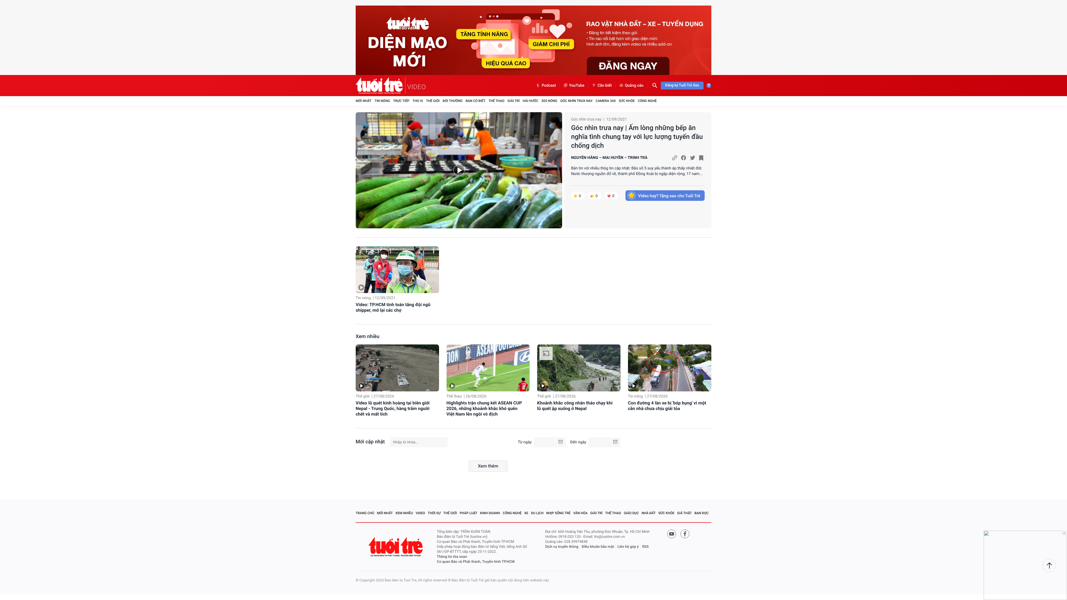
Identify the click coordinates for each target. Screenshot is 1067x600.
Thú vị (417, 101)
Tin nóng (382, 101)
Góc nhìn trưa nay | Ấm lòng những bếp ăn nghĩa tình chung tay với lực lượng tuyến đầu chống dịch (637, 136)
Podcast (549, 85)
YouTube (576, 85)
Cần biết (604, 85)
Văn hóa (580, 513)
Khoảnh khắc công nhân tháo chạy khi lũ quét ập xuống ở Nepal (574, 405)
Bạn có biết (475, 101)
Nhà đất (649, 513)
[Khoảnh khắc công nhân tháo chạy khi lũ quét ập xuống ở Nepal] (578, 367)
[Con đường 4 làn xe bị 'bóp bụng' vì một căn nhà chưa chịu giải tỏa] (669, 367)
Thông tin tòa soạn (452, 557)
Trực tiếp (401, 101)
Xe (526, 513)
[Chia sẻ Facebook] (683, 157)
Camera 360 (606, 101)
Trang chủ (365, 513)
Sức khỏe (627, 101)
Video (420, 513)
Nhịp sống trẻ (558, 513)
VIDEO (416, 87)
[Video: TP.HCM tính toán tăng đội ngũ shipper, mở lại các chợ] (397, 269)
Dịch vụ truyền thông (561, 547)
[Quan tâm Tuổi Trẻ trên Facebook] (684, 533)
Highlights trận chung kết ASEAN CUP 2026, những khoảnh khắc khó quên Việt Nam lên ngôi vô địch (484, 408)
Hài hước (530, 101)
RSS (645, 547)
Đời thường (453, 101)
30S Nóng (549, 101)
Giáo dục (631, 513)
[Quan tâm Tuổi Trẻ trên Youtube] (671, 533)
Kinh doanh (490, 513)
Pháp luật (468, 513)
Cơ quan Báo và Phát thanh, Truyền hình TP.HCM (476, 562)
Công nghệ (647, 101)
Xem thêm (488, 466)
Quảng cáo (634, 85)
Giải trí (513, 101)
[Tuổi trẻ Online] (396, 547)
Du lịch (537, 513)
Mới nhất (364, 101)
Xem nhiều (367, 336)
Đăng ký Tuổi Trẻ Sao (682, 85)
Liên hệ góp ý (628, 547)
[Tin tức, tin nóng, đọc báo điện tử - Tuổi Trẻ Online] (380, 85)
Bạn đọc (701, 513)
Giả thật (684, 513)
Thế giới (433, 101)
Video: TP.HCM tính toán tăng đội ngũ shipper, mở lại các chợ (393, 307)
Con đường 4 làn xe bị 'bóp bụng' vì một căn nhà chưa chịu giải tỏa (667, 405)
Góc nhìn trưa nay (576, 101)
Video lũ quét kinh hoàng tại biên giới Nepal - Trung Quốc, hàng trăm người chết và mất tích (393, 408)
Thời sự (434, 513)
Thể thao (496, 101)
